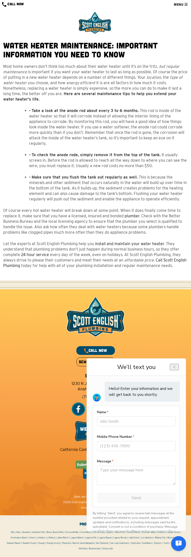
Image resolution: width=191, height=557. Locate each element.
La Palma (50, 537)
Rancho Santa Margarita (83, 543)
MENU (179, 4)
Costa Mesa (85, 532)
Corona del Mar (71, 532)
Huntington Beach (19, 537)
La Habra (40, 537)
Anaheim (26, 532)
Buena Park (58, 532)
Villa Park (83, 548)
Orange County (53, 543)
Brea (49, 532)
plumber (132, 216)
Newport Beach (14, 543)
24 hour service (35, 254)
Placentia (66, 543)
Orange (41, 543)
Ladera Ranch (62, 537)
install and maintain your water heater (129, 243)
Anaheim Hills (38, 532)
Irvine (31, 537)
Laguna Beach (77, 537)
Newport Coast (29, 543)
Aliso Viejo (15, 532)
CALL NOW (15, 4)
